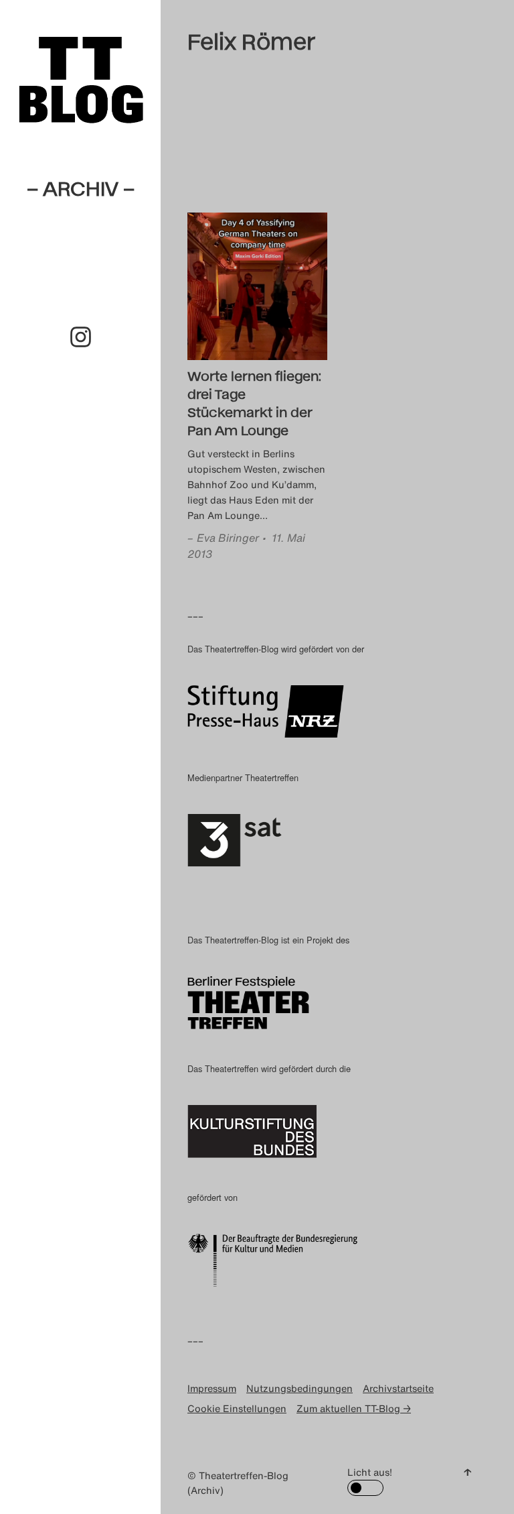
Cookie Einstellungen (236, 1408)
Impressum (211, 1388)
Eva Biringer (228, 538)
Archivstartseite (398, 1388)
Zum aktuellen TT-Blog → (353, 1408)
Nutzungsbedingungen (299, 1388)
